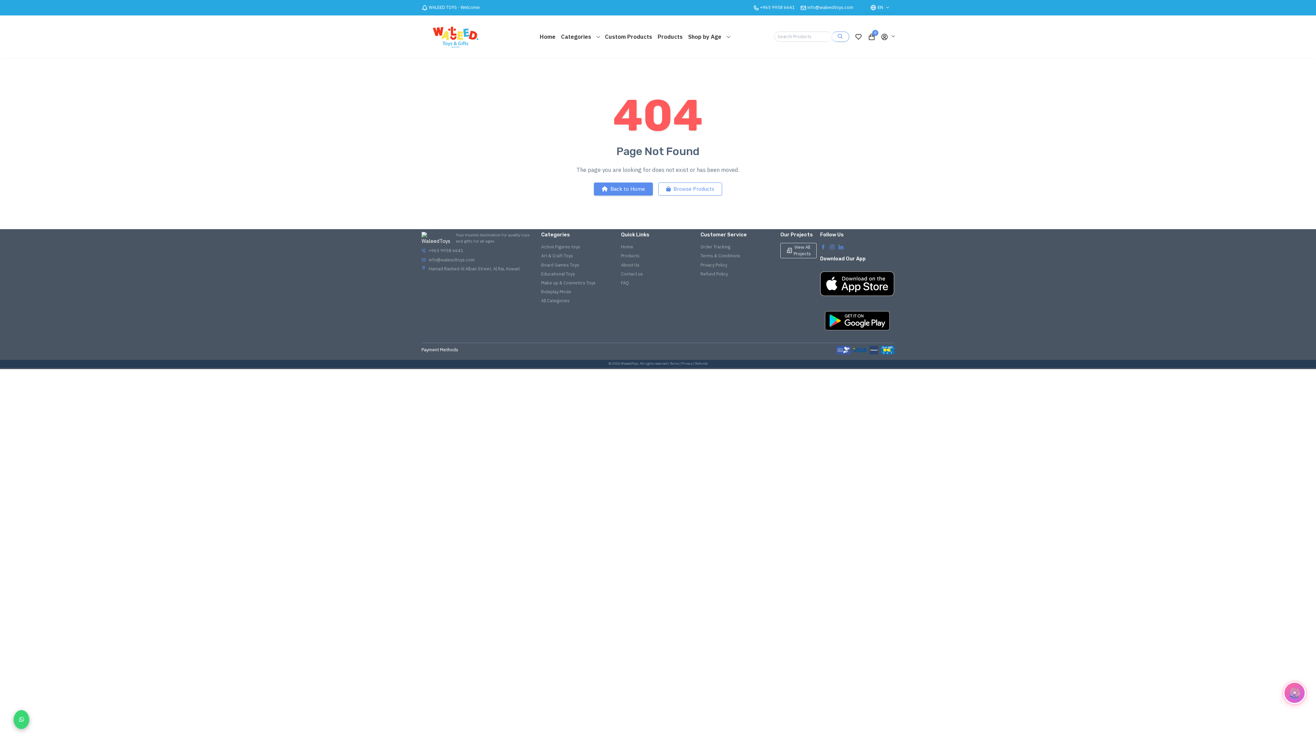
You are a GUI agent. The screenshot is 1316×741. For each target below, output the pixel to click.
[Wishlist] (858, 36)
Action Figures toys (560, 247)
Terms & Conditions (720, 256)
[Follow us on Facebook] (823, 246)
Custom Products (628, 36)
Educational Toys (558, 274)
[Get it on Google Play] (857, 320)
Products (670, 36)
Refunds (701, 363)
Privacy (687, 363)
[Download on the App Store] (857, 283)
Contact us (632, 274)
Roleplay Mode (556, 292)
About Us (630, 265)
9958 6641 (777, 7)
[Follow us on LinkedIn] (841, 246)
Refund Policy (714, 274)
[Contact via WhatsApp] (21, 719)
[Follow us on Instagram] (832, 246)
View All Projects (802, 250)
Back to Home (627, 189)
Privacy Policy (713, 265)
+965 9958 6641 (446, 251)
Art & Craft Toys (557, 256)
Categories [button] (577, 36)
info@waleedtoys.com (830, 7)
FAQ (625, 283)
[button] (887, 36)
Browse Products (693, 189)
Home (548, 36)
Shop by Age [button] (705, 36)
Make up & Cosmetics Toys (568, 283)
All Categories (555, 301)
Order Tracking (715, 247)
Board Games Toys (560, 265)
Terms (674, 363)
